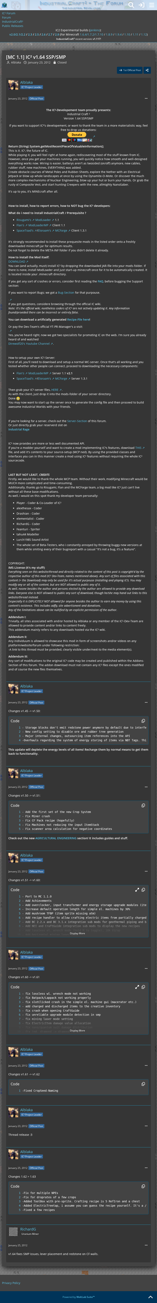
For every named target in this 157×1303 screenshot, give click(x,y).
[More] (146, 98)
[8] (15, 926)
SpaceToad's (25, 230)
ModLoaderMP (38, 225)
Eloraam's (44, 230)
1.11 (135, 34)
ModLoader (43, 220)
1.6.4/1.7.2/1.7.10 (91, 34)
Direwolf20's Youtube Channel (29, 344)
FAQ (100, 281)
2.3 (30, 34)
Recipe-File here (78, 319)
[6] (15, 918)
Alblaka (16, 62)
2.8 (57, 34)
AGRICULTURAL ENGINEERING (55, 838)
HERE (54, 390)
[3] (15, 736)
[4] (15, 740)
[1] (15, 728)
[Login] (141, 5)
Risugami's (24, 220)
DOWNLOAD (16, 261)
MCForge (61, 230)
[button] (137, 889)
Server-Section (77, 421)
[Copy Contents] (143, 720)
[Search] (131, 5)
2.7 (50, 34)
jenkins (95, 30)
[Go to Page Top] (150, 1297)
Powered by (79, 1297)
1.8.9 (109, 34)
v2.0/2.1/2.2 (17, 34)
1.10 (127, 34)
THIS (138, 448)
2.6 (43, 34)
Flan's (20, 225)
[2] (15, 732)
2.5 (37, 34)
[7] (15, 922)
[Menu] (152, 5)
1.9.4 (118, 34)
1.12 (144, 34)
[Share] (147, 70)
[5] (15, 829)
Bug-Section (66, 292)
